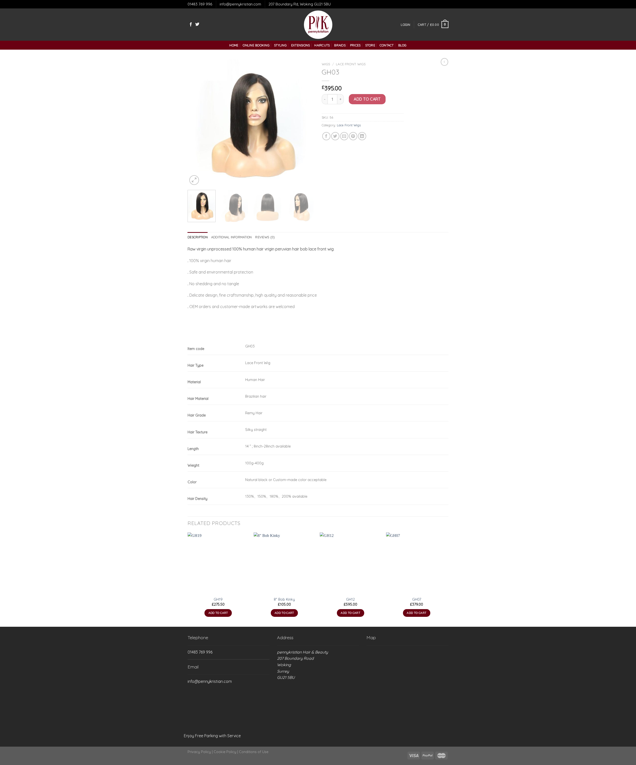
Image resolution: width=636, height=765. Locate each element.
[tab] (198, 237)
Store (370, 45)
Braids (340, 45)
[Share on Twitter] (335, 136)
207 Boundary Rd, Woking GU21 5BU (300, 4)
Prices (355, 45)
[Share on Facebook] (326, 136)
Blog (402, 45)
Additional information (231, 237)
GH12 (350, 599)
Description (198, 237)
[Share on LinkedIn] (362, 136)
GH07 (416, 599)
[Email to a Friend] (344, 136)
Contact (387, 45)
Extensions (300, 45)
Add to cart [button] (218, 613)
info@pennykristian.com (240, 4)
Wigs (326, 64)
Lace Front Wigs (351, 64)
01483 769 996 (200, 4)
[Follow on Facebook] (191, 24)
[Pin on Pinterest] (353, 136)
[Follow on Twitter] (197, 24)
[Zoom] (194, 180)
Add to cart (367, 99)
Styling (280, 45)
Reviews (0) (265, 237)
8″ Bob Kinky (284, 599)
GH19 (218, 599)
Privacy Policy (199, 752)
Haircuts (322, 45)
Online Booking (256, 45)
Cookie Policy (225, 752)
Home (233, 45)
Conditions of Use (253, 752)
